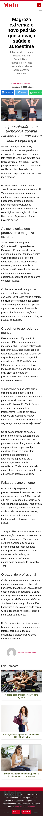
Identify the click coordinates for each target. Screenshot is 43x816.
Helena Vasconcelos (21, 83)
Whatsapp (37, 92)
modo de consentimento (25, 807)
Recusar (26, 812)
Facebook (8, 92)
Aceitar (16, 812)
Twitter (23, 92)
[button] (39, 5)
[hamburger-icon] (40, 10)
